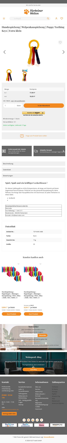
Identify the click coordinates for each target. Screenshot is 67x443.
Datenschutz (39, 391)
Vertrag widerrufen (9, 414)
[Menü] (4, 18)
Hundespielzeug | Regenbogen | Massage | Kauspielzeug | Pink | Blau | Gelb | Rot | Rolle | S (11, 295)
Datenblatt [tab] (7, 170)
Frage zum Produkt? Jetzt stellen (36, 136)
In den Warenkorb (44, 106)
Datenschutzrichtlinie (14, 341)
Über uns (38, 387)
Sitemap (20, 404)
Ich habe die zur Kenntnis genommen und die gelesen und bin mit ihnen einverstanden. (31, 346)
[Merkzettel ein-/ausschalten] (60, 42)
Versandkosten (49, 437)
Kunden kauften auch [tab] (33, 257)
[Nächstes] (63, 52)
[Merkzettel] (61, 18)
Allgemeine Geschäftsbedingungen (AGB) (41, 404)
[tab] (33, 163)
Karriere (37, 389)
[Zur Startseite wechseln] (33, 11)
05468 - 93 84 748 (7, 396)
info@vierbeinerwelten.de (10, 409)
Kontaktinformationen (25, 387)
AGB (44, 345)
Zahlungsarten (22, 393)
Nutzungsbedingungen (32, 341)
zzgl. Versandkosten (18, 101)
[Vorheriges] (4, 52)
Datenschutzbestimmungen (18, 345)
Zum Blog (33, 369)
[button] (33, 113)
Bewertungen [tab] (8, 176)
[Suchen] (48, 18)
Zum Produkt (11, 314)
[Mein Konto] (56, 18)
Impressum (38, 409)
